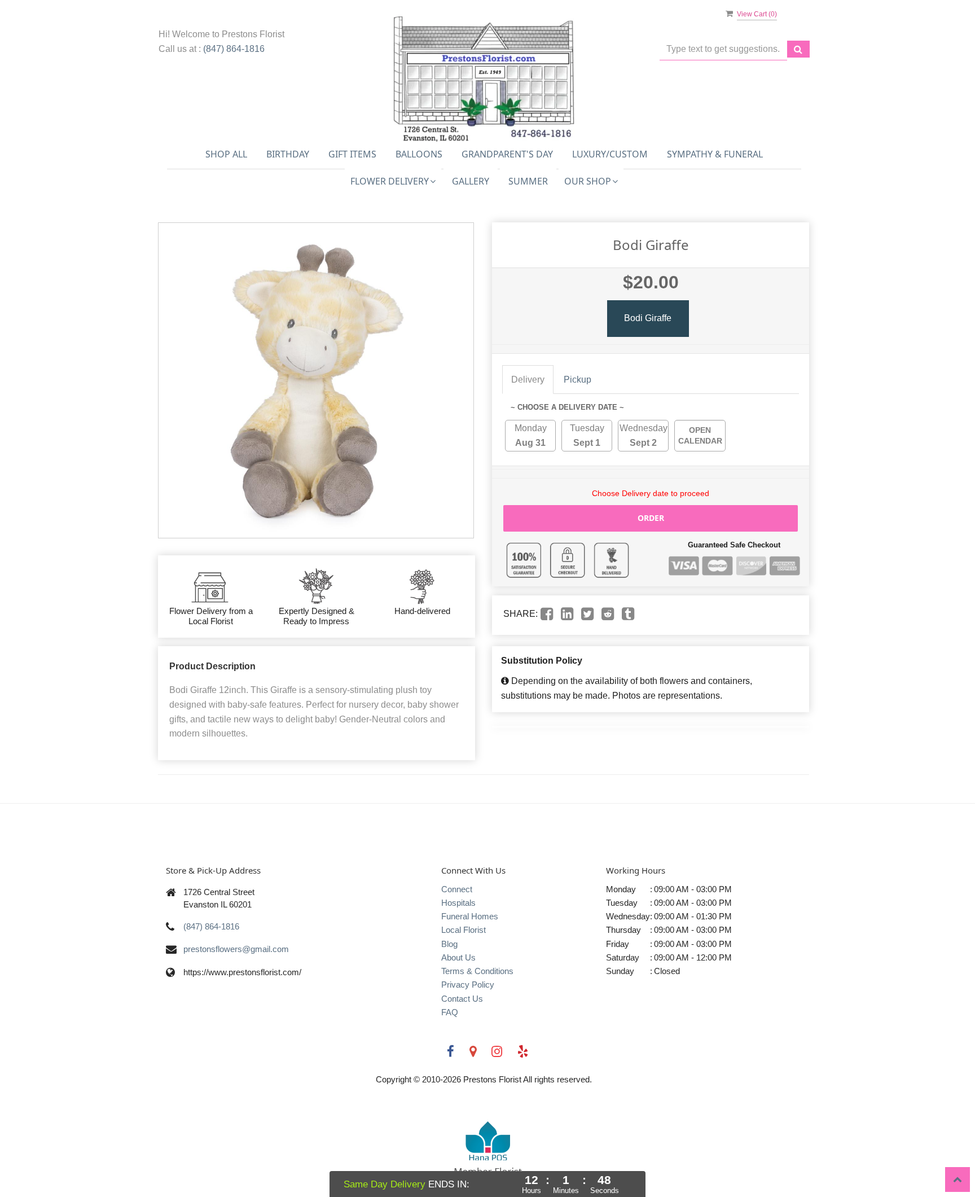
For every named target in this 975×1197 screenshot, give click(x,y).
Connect (456, 889)
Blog (449, 944)
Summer (528, 181)
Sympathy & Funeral (715, 154)
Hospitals (458, 902)
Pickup (577, 379)
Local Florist (463, 930)
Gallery (470, 181)
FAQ (449, 1012)
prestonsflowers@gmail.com (236, 949)
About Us (458, 957)
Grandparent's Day (507, 154)
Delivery (527, 379)
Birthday (287, 154)
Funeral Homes (469, 916)
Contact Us (462, 998)
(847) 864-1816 (234, 49)
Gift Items (352, 154)
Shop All (226, 154)
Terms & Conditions (477, 971)
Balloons (419, 154)
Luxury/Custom (610, 154)
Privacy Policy (467, 984)
